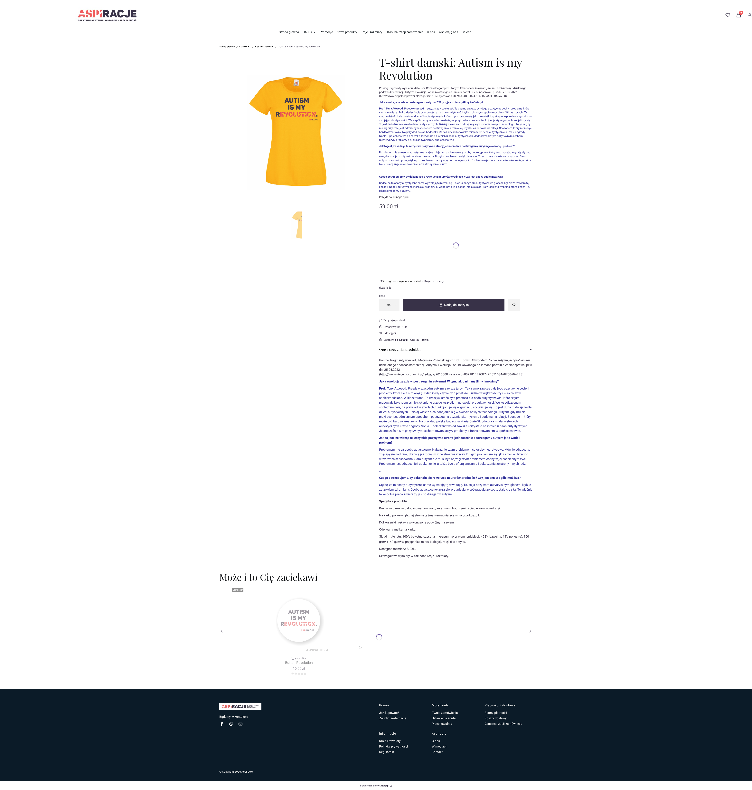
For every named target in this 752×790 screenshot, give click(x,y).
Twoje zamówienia (445, 713)
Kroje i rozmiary (434, 281)
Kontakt (437, 752)
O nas (436, 741)
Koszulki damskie (264, 46)
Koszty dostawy (496, 718)
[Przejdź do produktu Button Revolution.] (298, 620)
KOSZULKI (244, 46)
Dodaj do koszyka (456, 305)
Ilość (382, 295)
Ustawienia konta (444, 718)
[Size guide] (380, 281)
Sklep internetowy (374, 785)
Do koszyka (291, 647)
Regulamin (386, 752)
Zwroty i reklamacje (392, 718)
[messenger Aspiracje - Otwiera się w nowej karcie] (231, 723)
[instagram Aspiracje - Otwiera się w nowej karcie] (240, 723)
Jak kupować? (389, 713)
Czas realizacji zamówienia (503, 724)
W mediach (439, 746)
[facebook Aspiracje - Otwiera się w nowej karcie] (221, 723)
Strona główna (227, 46)
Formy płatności (496, 713)
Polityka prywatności (393, 746)
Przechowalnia (442, 724)
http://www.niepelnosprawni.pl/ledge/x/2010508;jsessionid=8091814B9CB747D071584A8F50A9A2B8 (443, 96)
